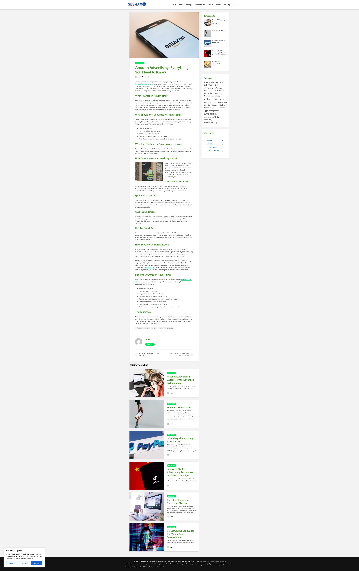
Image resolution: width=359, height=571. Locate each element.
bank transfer (220, 108)
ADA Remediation (219, 102)
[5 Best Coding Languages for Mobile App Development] (146, 537)
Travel (174, 5)
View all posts (150, 344)
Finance (210, 5)
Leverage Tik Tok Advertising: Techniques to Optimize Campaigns (181, 472)
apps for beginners (211, 110)
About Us (217, 561)
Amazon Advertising (142, 84)
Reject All (24, 563)
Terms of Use (210, 561)
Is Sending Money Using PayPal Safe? (180, 440)
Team (139, 77)
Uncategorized (140, 63)
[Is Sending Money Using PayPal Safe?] (146, 445)
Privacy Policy (195, 561)
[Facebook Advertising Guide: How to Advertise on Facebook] (146, 383)
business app (215, 96)
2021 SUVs (219, 82)
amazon (154, 328)
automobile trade (214, 99)
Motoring (227, 5)
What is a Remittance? (179, 407)
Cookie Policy (203, 561)
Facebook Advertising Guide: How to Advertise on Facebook (180, 379)
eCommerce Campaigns (166, 328)
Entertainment (200, 5)
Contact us (223, 561)
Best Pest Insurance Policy (214, 105)
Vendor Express (150, 267)
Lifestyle (210, 144)
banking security (210, 122)
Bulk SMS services (211, 85)
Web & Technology (185, 5)
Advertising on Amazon (142, 328)
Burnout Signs (209, 108)
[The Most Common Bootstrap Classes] (146, 506)
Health (218, 5)
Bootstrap (208, 102)
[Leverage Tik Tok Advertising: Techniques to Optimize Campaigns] (146, 475)
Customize (12, 563)
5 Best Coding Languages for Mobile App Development (180, 534)
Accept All (36, 563)
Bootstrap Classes (211, 90)
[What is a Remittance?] (146, 414)
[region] (24, 557)
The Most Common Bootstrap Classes (177, 501)
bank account (209, 82)
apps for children (216, 120)
